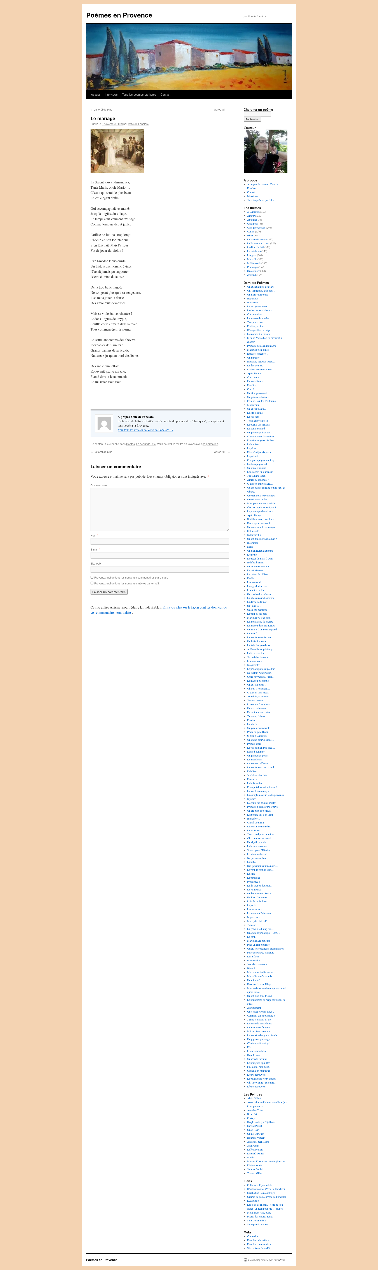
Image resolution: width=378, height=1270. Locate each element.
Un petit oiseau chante (258, 728)
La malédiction (254, 759)
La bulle (251, 862)
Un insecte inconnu (257, 1059)
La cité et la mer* (256, 412)
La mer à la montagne (258, 791)
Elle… (250, 1047)
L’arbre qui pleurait (257, 464)
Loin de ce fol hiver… (258, 901)
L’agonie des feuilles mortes (261, 802)
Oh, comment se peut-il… (260, 838)
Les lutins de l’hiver (257, 590)
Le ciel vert (253, 416)
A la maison (253, 211)
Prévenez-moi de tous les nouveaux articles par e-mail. (126, 583)
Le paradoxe (253, 877)
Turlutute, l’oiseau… (257, 716)
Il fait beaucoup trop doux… (261, 519)
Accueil (95, 94)
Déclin (250, 578)
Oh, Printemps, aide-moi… (261, 290)
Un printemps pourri (257, 755)
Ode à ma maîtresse (257, 609)
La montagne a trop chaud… (261, 767)
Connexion (253, 1236)
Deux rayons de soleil (258, 523)
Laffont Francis (255, 1149)
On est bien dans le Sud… (260, 995)
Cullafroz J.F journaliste (259, 1185)
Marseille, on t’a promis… (261, 976)
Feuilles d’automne (257, 897)
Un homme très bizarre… (260, 893)
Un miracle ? (253, 357)
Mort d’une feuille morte (260, 972)
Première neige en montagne (261, 345)
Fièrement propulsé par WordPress (266, 1259)
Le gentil (251, 936)
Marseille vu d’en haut (258, 617)
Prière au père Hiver (257, 732)
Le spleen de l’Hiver (257, 574)
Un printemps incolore (258, 432)
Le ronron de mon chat (259, 826)
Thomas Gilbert (255, 1173)
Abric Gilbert (254, 1098)
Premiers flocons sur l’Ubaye (262, 806)
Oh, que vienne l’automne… (261, 1082)
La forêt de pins (101, 109)
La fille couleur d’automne (260, 598)
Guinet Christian (255, 1133)
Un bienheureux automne (260, 550)
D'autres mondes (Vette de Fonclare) (266, 1189)
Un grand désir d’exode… (260, 739)
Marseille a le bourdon (258, 940)
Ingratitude (252, 298)
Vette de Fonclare (138, 124)
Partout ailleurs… (256, 381)
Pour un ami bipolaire (258, 944)
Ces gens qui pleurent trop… (262, 460)
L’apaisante (253, 456)
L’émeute (252, 554)
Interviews (111, 94)
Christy (251, 1118)
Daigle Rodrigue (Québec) (261, 1122)
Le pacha (251, 905)
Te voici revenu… (256, 700)
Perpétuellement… (256, 570)
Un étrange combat (257, 393)
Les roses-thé (254, 582)
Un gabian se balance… (259, 397)
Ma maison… (254, 404)
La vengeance (254, 889)
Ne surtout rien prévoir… (260, 672)
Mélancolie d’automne (258, 1031)
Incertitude (252, 542)
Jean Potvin (253, 1145)
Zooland (251, 274)
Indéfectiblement (255, 562)
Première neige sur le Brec (260, 440)
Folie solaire (253, 960)
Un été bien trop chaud (259, 810)
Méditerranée (254, 263)
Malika (250, 1157)
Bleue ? (251, 968)
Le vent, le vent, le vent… (260, 869)
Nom (94, 535)
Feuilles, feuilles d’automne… (262, 401)
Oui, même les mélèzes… (260, 594)
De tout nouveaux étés (258, 712)
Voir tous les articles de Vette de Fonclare (145, 430)
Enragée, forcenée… (257, 353)
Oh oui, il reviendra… (258, 688)
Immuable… (253, 818)
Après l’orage (254, 373)
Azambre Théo (254, 1110)
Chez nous (252, 223)
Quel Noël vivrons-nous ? (260, 1011)
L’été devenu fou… (257, 653)
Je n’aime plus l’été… (258, 775)
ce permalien (210, 444)
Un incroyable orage (257, 294)
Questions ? (253, 271)
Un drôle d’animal (256, 468)
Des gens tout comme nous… (262, 865)
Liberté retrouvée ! (256, 1074)
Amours (251, 215)
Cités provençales (256, 227)
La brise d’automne (257, 846)
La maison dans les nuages (261, 625)
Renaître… (252, 385)
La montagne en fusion (259, 637)
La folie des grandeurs (258, 645)
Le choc (251, 873)
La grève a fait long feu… (260, 929)
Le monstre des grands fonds (262, 1035)
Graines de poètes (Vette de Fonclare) (266, 1196)
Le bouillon (253, 444)
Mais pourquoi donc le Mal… (262, 503)
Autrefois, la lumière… (259, 696)
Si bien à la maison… (258, 735)
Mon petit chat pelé (257, 921)
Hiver (250, 235)
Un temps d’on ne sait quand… (263, 629)
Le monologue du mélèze (260, 621)
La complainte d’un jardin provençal (265, 795)
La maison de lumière (258, 318)
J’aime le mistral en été (259, 1019)
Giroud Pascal (254, 1126)
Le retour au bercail (257, 854)
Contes (130, 444)
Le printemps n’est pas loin (261, 668)
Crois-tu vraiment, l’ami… (261, 676)
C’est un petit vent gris (259, 1043)
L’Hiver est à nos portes (259, 369)
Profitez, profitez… (257, 326)
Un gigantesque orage (258, 1039)
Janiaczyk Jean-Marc (258, 1141)
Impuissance (253, 917)
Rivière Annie (254, 1165)
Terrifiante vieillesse (257, 420)
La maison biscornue (258, 680)
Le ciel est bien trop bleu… (261, 747)
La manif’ (252, 633)
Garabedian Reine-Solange (261, 1192)
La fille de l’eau (255, 365)
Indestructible (254, 534)
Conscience (253, 377)
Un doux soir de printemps (261, 527)
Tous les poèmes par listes (139, 94)
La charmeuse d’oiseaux (259, 310)
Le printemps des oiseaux (260, 511)
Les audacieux (254, 909)
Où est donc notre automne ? (262, 538)
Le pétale (251, 448)
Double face (253, 1055)
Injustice (251, 798)
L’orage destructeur (257, 586)
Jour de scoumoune (257, 964)
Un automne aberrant (258, 566)
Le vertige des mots (257, 306)
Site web (96, 563)
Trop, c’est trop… (256, 322)
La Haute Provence (257, 239)
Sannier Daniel (254, 1169)
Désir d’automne (255, 751)
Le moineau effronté (257, 763)
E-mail (95, 549)
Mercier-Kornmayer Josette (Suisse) (266, 1161)
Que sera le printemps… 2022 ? (263, 932)
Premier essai (254, 743)
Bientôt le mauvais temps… (261, 361)
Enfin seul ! (253, 531)
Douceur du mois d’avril (260, 558)
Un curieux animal (256, 408)
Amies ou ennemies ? (258, 479)
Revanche (252, 779)
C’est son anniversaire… (260, 483)
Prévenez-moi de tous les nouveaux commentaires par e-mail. (131, 577)
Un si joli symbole (256, 842)
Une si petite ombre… (258, 499)
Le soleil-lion (254, 251)
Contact (165, 94)
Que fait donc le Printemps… (262, 495)
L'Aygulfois (253, 1200)
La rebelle (252, 724)
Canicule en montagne (258, 1070)
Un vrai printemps (256, 708)
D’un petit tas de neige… (260, 330)
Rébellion (252, 771)
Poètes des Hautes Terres (260, 1216)
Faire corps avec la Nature (260, 952)
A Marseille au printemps (260, 649)
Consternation (254, 314)
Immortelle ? (253, 302)
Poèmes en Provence (119, 14)
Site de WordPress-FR (258, 1248)
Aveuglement (254, 1007)
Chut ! (250, 389)
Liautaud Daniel (255, 1153)
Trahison (251, 925)
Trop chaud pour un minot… (262, 834)
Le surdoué (253, 956)
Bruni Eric (252, 1114)
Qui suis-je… (254, 605)
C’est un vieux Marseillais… (262, 436)
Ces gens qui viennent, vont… (262, 507)
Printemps (252, 267)
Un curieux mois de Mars (260, 286)
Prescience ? (253, 881)
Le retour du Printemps (259, 913)
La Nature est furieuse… (260, 1027)
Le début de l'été (146, 444)
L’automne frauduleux (258, 704)
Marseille (252, 259)
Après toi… (222, 109)
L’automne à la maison (258, 334)
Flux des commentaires (259, 1244)
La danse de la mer (256, 601)
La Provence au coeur (258, 243)
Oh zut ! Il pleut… (256, 684)
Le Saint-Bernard (256, 428)
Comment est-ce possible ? (261, 1015)
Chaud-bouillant (255, 822)
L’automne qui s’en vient (260, 814)
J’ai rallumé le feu (256, 475)
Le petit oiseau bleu (257, 613)
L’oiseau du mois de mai (259, 1023)
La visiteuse (253, 830)
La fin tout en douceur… (260, 885)
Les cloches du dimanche (260, 471)
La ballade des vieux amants (261, 1078)
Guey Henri (253, 1129)
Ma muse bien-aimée (258, 349)
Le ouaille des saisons (258, 424)
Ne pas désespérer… (258, 858)
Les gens (251, 255)
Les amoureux (254, 661)
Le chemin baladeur (257, 1051)
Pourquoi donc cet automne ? (262, 787)
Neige (250, 546)
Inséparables (253, 665)
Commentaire (99, 485)
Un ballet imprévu (256, 641)
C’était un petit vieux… (259, 692)
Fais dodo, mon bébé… (259, 1066)
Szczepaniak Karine (257, 1224)
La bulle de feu (254, 783)
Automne (252, 219)
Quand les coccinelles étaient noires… (266, 948)
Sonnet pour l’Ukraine (258, 850)
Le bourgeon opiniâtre (258, 1062)
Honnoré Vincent (256, 1137)
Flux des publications (258, 1240)
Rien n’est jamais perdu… (260, 452)
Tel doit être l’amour (257, 657)
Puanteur (251, 720)
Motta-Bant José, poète (259, 1212)
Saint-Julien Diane (256, 1220)
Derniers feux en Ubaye (259, 984)
